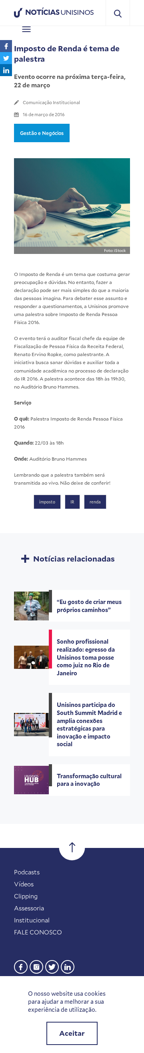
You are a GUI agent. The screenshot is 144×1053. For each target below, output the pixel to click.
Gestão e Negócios (42, 133)
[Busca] (118, 13)
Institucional (32, 920)
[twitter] (52, 966)
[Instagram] (36, 966)
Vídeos (24, 884)
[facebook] (21, 966)
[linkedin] (67, 966)
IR (72, 502)
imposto (47, 502)
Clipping (26, 896)
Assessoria (29, 908)
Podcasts (27, 872)
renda (95, 502)
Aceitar (72, 1033)
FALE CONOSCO (38, 932)
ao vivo (50, 482)
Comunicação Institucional (51, 102)
